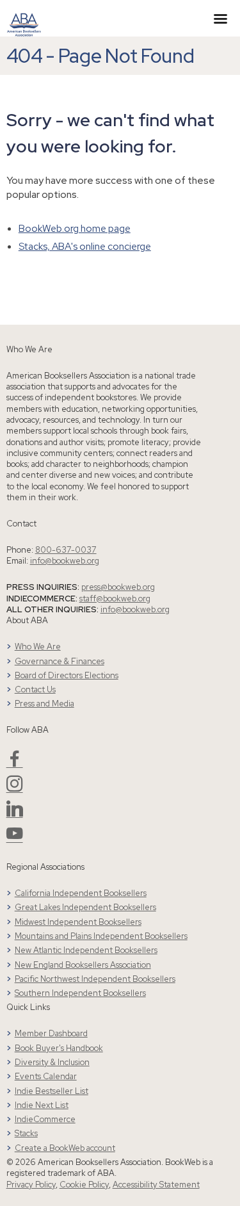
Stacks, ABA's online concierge (85, 246)
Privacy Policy (31, 1184)
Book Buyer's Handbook (59, 1048)
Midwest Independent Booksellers (78, 922)
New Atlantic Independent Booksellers (86, 950)
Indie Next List (41, 1105)
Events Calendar (46, 1076)
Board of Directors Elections (66, 675)
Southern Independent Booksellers (80, 993)
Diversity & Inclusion (52, 1062)
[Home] (24, 17)
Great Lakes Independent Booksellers (85, 907)
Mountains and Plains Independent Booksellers (101, 936)
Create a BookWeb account (65, 1148)
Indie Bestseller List (51, 1091)
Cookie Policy (84, 1184)
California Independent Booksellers (81, 893)
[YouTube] (14, 838)
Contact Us (35, 689)
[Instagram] (14, 788)
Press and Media (44, 703)
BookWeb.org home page (75, 228)
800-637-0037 (66, 549)
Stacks (26, 1133)
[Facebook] (14, 763)
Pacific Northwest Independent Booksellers (95, 979)
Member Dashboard (51, 1033)
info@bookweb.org (64, 560)
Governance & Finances (59, 661)
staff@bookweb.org (114, 598)
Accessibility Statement (156, 1184)
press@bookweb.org (118, 587)
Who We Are (38, 646)
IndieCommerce (45, 1119)
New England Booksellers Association (83, 964)
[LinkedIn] (14, 813)
